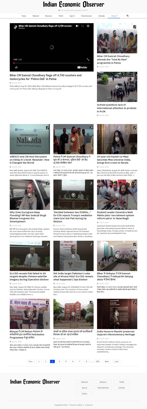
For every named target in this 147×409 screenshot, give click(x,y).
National (84, 382)
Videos (84, 394)
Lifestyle (122, 388)
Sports (84, 388)
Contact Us (89, 405)
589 (97, 361)
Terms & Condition (76, 405)
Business (103, 382)
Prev (31, 361)
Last (116, 361)
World (121, 382)
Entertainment (103, 388)
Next (107, 361)
